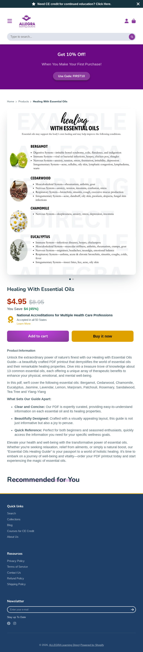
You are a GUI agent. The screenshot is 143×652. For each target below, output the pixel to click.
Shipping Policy (16, 584)
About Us (12, 536)
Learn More (24, 323)
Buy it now (102, 336)
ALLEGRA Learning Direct (64, 644)
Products (23, 101)
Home (10, 101)
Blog (9, 525)
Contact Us (14, 572)
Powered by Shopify (92, 644)
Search (11, 513)
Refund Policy (15, 578)
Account (126, 21)
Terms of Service (17, 566)
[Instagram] (14, 623)
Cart (133, 21)
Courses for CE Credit (20, 531)
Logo (27, 21)
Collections (13, 519)
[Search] (132, 37)
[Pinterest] (8, 623)
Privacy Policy (16, 560)
